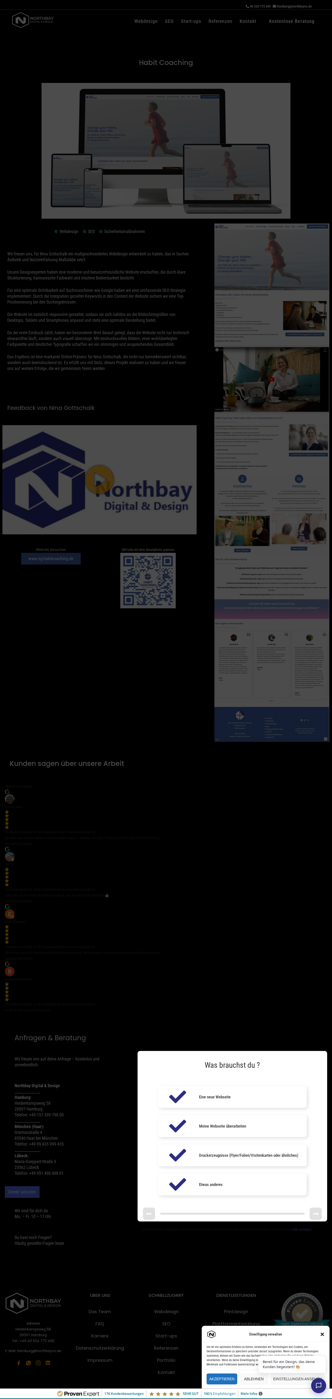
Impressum (281, 1390)
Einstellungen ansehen (297, 1379)
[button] (322, 1334)
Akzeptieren (222, 1379)
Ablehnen (254, 1379)
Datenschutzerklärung (259, 1390)
